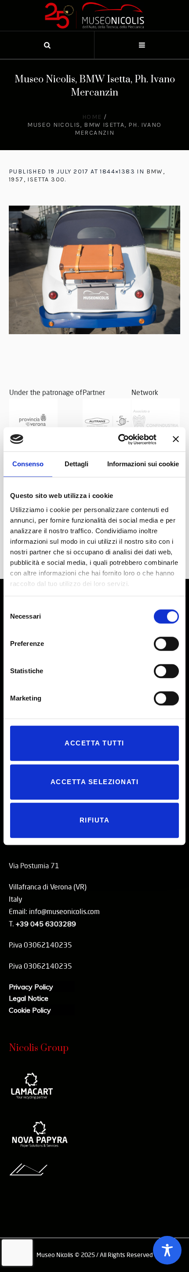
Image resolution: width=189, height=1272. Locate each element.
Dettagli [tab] (76, 464)
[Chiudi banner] (176, 439)
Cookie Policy (30, 1010)
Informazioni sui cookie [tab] (143, 464)
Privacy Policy (31, 986)
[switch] (166, 644)
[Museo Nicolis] (94, 15)
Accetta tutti (94, 743)
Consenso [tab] (28, 464)
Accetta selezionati (95, 781)
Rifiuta (95, 820)
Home (92, 117)
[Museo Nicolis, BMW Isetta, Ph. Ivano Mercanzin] (94, 270)
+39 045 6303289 (45, 923)
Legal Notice (28, 998)
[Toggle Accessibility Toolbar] (167, 1250)
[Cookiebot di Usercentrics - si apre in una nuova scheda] (118, 439)
